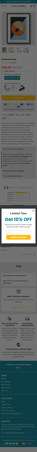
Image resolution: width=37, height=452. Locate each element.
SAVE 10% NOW (18, 237)
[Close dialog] (33, 210)
